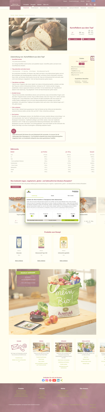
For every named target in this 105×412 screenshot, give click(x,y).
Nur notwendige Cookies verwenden (35, 220)
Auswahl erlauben (52, 220)
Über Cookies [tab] (71, 195)
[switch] (45, 216)
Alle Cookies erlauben (69, 220)
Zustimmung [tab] (34, 195)
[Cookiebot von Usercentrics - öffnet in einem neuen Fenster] (73, 192)
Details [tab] (52, 195)
